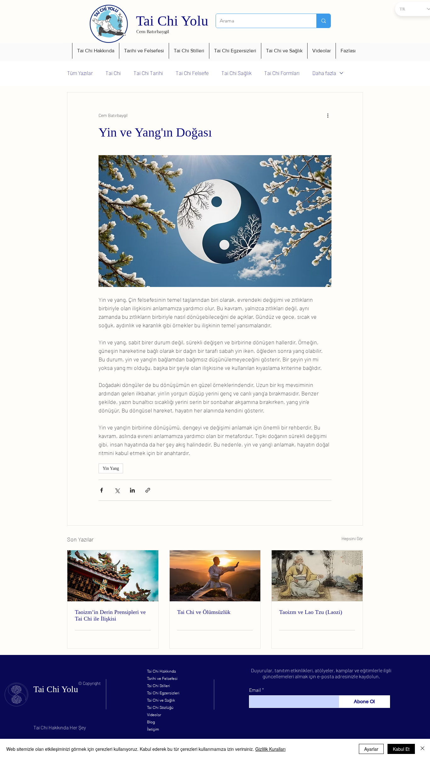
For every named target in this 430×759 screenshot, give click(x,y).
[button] (95, 51)
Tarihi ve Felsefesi (162, 678)
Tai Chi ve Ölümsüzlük (203, 612)
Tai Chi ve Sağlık (161, 700)
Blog (151, 722)
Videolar (154, 714)
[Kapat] (422, 749)
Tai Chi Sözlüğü (160, 707)
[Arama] (323, 21)
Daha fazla (324, 73)
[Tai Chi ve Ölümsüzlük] (215, 575)
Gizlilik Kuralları (270, 749)
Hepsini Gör (352, 538)
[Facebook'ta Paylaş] (102, 490)
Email (255, 689)
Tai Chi (113, 73)
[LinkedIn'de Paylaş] (132, 490)
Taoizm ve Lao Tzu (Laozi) (310, 612)
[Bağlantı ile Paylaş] (148, 490)
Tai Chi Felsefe (192, 73)
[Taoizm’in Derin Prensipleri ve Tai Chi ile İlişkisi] (112, 575)
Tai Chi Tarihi (148, 73)
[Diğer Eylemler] (327, 115)
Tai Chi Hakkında (161, 671)
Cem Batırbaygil (152, 31)
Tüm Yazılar (80, 73)
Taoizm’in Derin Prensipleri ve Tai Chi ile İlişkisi (110, 615)
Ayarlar (371, 749)
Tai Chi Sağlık (236, 73)
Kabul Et (401, 749)
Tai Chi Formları (282, 73)
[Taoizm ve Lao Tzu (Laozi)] (317, 575)
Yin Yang (111, 468)
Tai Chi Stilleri (158, 685)
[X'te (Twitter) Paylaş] (117, 490)
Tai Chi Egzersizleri (163, 693)
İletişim (153, 729)
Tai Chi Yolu (172, 21)
